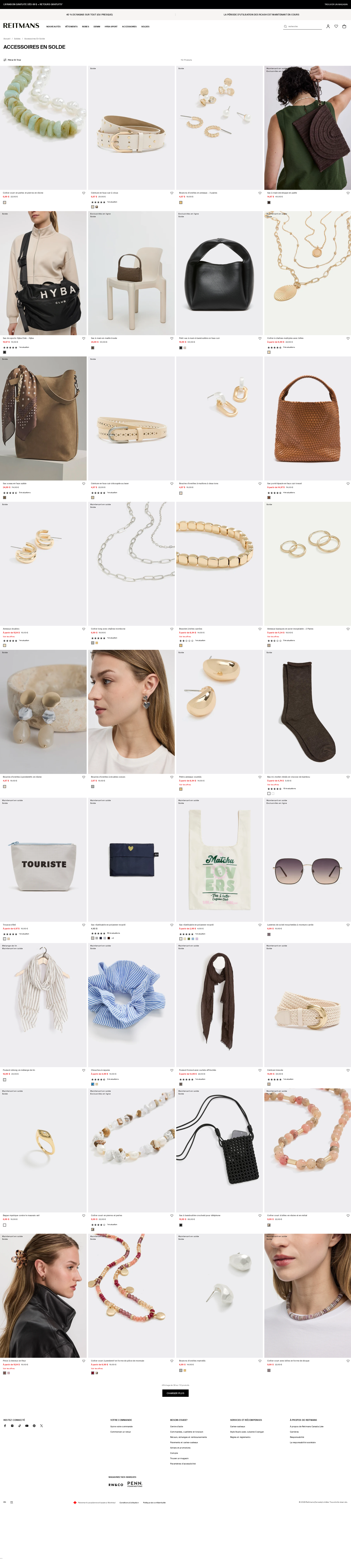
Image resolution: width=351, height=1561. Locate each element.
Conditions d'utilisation (129, 1502)
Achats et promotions (180, 1447)
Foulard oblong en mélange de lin (19, 1070)
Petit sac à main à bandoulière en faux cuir (199, 338)
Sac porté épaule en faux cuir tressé (284, 483)
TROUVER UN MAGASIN (336, 4)
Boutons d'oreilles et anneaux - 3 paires (198, 193)
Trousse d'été (9, 924)
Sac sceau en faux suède (15, 483)
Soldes (17, 38)
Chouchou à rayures (100, 1070)
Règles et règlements (240, 1437)
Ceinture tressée (275, 1070)
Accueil (6, 38)
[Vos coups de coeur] (336, 26)
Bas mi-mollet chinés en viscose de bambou (288, 777)
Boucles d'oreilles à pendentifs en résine (22, 777)
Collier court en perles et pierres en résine (23, 193)
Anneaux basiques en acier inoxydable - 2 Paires (290, 628)
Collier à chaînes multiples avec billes (285, 338)
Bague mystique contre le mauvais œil (21, 1215)
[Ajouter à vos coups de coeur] (84, 193)
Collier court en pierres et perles (106, 1215)
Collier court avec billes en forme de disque (288, 1361)
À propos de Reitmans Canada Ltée (307, 1426)
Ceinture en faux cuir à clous (104, 193)
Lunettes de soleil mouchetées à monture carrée (290, 924)
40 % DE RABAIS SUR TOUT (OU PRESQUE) (89, 14)
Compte (174, 1453)
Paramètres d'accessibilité (183, 1463)
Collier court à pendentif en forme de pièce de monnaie (117, 1361)
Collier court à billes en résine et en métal (287, 1215)
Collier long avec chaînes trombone (108, 628)
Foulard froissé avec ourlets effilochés (197, 1070)
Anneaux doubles (11, 628)
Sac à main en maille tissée (104, 338)
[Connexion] (328, 26)
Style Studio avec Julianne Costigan (247, 1432)
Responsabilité (297, 1437)
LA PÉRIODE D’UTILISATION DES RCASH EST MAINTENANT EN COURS (261, 14)
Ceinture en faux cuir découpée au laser (110, 483)
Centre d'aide (176, 1426)
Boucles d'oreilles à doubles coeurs (108, 777)
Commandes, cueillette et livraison (186, 1432)
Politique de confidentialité (154, 1502)
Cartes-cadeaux (237, 1426)
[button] (53, 26)
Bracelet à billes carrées (190, 628)
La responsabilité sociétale (303, 1442)
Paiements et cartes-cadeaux (184, 1442)
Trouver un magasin (179, 1458)
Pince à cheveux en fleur (14, 1361)
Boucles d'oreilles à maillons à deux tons (198, 483)
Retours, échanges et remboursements (188, 1437)
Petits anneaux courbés (190, 777)
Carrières (294, 1432)
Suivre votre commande (121, 1426)
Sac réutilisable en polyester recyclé (108, 924)
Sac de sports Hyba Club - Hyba (18, 338)
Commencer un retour (120, 1432)
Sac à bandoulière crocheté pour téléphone (199, 1215)
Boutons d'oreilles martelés (192, 1361)
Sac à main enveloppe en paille (282, 193)
